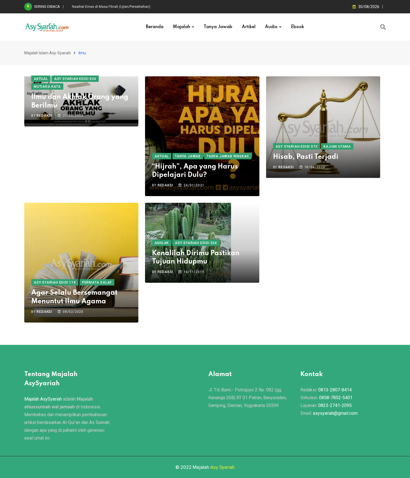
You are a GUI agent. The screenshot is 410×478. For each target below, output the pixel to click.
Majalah (181, 27)
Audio (271, 27)
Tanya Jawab (218, 27)
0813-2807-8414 (335, 389)
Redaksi (44, 116)
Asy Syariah (222, 467)
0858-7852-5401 (336, 397)
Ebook (297, 27)
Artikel (248, 27)
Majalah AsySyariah (43, 399)
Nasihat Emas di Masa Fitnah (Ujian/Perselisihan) (111, 6)
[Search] (383, 27)
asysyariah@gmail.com (335, 413)
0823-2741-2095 (335, 405)
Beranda (154, 27)
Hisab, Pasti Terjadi (305, 156)
